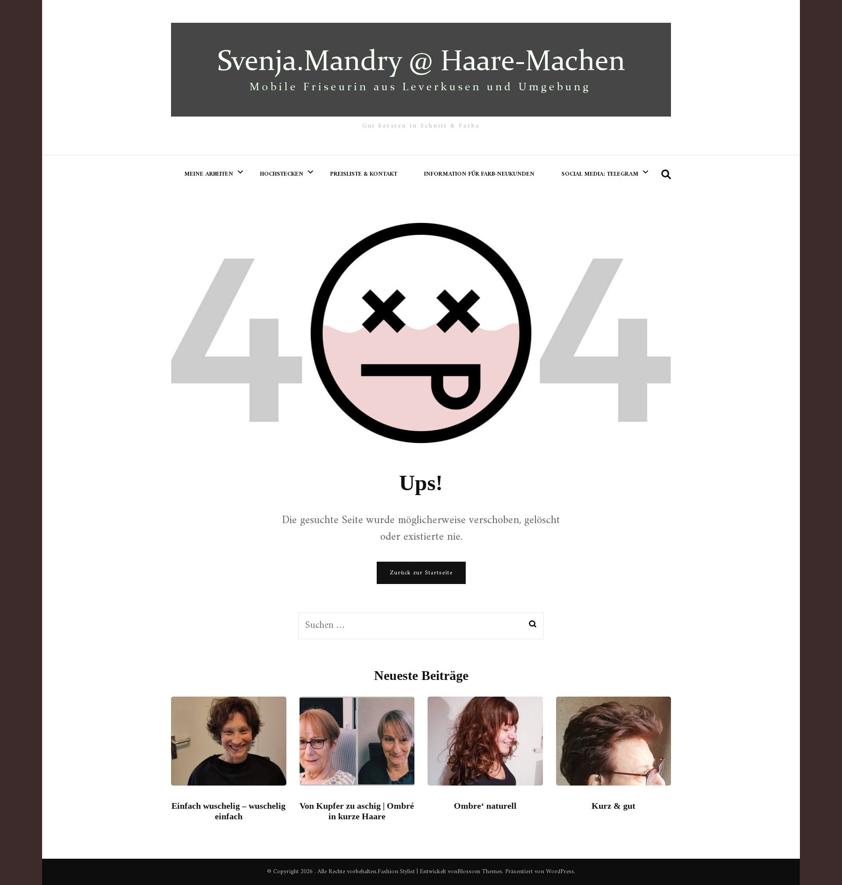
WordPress (560, 871)
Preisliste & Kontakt (363, 174)
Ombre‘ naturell (485, 806)
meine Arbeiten (208, 174)
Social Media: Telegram (600, 174)
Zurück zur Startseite (421, 572)
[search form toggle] (666, 175)
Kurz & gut (613, 806)
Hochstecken (281, 174)
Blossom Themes (479, 871)
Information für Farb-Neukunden (479, 174)
